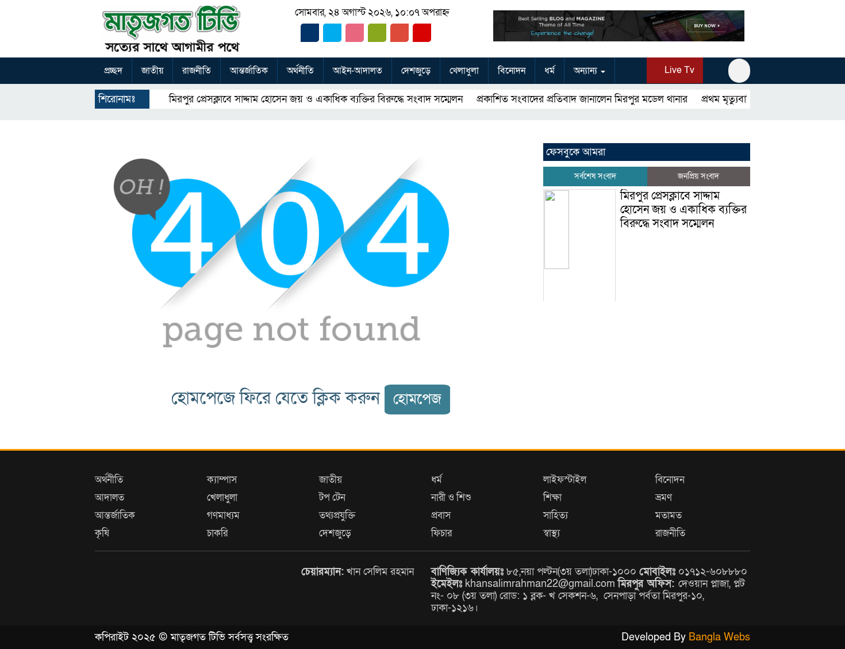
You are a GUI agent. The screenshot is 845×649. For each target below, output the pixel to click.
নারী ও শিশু (451, 497)
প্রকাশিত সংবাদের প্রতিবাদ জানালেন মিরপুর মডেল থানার (563, 99)
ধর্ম (549, 70)
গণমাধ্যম (223, 515)
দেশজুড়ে (416, 70)
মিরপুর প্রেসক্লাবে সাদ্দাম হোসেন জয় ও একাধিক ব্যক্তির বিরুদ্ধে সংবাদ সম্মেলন (297, 99)
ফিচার (441, 533)
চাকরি (217, 533)
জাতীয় (152, 70)
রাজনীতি (196, 70)
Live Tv (678, 70)
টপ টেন (332, 497)
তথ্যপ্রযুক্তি (337, 515)
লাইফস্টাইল (564, 479)
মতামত (668, 515)
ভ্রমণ (663, 497)
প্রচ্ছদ (113, 70)
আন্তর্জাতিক (249, 70)
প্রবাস (441, 515)
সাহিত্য (555, 515)
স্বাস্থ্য (551, 533)
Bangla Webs (719, 637)
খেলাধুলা (464, 70)
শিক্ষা (552, 497)
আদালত (109, 497)
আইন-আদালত (357, 70)
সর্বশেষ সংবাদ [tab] (595, 176)
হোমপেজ (417, 399)
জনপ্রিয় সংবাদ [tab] (698, 176)
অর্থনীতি (300, 70)
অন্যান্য (587, 70)
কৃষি (102, 533)
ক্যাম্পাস (222, 479)
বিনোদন (511, 70)
